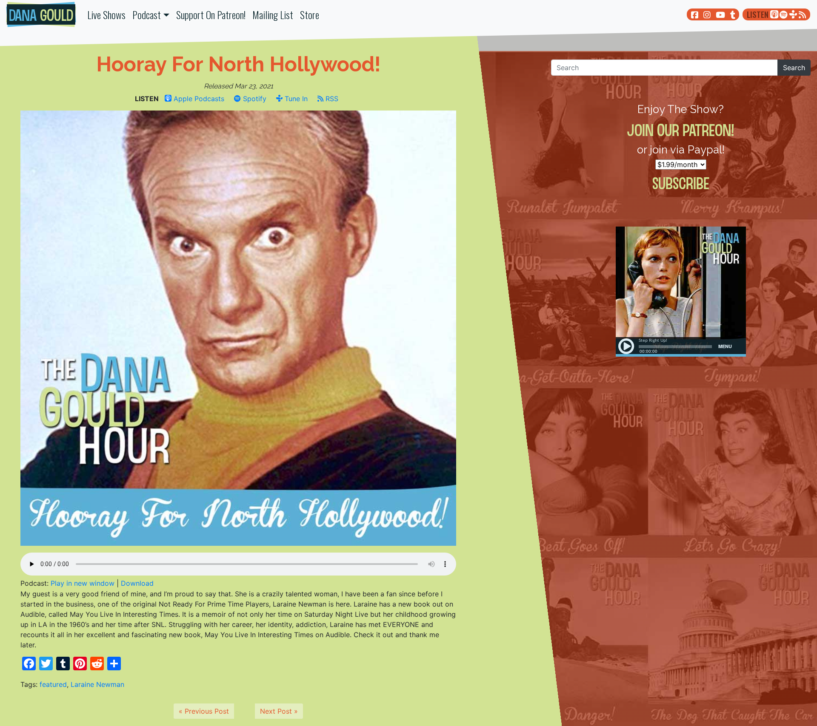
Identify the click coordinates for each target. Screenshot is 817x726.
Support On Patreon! (211, 14)
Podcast (146, 14)
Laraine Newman (97, 684)
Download (137, 583)
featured (53, 684)
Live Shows (106, 14)
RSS (330, 98)
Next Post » (279, 711)
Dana (41, 14)
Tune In (295, 98)
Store (309, 14)
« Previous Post (204, 711)
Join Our (680, 129)
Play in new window (82, 583)
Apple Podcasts (197, 98)
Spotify (253, 98)
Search (794, 67)
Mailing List (272, 14)
